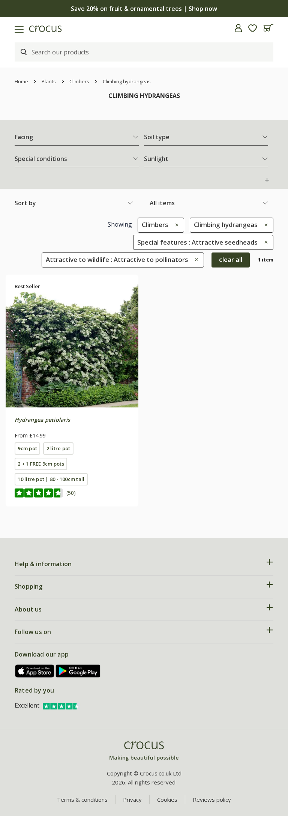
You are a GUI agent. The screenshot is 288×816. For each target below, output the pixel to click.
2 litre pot (58, 448)
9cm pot (27, 448)
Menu (9, 28)
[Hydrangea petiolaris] (72, 341)
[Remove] (175, 224)
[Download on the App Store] (35, 671)
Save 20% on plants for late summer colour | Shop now (144, 9)
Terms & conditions (82, 799)
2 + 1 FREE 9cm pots (41, 463)
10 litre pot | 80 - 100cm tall (51, 479)
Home (21, 81)
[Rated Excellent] (61, 705)
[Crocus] (144, 751)
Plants (49, 81)
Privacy (132, 799)
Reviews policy (212, 799)
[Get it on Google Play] (78, 671)
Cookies (167, 799)
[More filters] (267, 180)
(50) (71, 492)
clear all (230, 259)
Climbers (79, 81)
